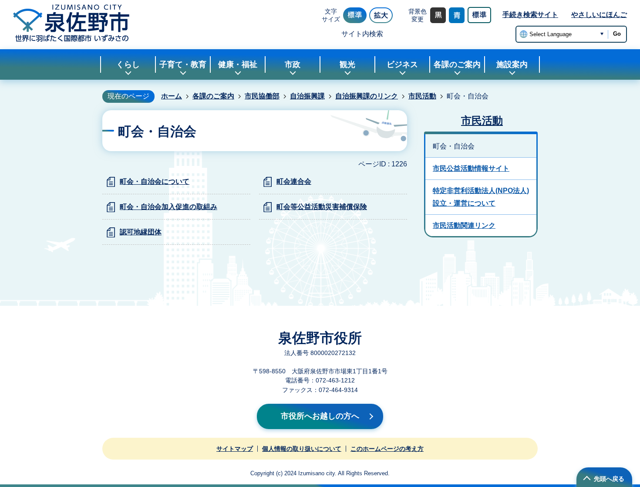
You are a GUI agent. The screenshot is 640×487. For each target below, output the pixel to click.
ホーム (171, 96)
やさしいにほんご (599, 14)
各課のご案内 (213, 96)
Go (617, 33)
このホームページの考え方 (387, 448)
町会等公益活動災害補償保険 (321, 206)
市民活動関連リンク (464, 225)
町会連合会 (293, 181)
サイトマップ (234, 448)
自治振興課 (307, 96)
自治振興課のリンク (366, 96)
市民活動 (422, 96)
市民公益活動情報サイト (471, 168)
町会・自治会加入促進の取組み (168, 206)
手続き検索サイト (530, 14)
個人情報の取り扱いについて (301, 448)
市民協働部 (262, 96)
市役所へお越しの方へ (320, 416)
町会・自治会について (154, 181)
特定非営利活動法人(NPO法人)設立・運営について (481, 197)
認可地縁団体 (141, 232)
